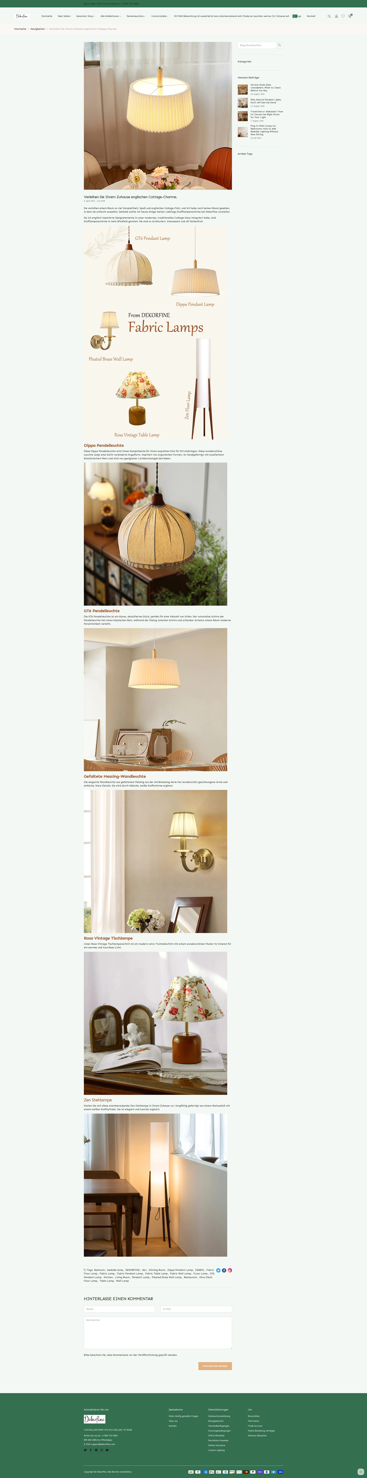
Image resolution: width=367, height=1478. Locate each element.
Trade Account (255, 1426)
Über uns (173, 1421)
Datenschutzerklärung (219, 1416)
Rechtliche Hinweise (218, 1440)
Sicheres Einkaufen (257, 1435)
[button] (329, 16)
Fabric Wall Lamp (180, 1273)
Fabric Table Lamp (156, 1273)
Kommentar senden (215, 1366)
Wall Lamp (122, 1280)
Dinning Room (157, 1270)
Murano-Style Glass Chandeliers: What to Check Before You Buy (266, 87)
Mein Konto (253, 1421)
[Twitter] (85, 1450)
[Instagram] (101, 1450)
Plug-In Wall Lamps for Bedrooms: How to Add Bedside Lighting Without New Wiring (264, 130)
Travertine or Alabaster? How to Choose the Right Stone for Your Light (267, 114)
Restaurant (190, 1277)
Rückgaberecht (215, 1421)
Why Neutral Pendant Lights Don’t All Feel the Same (266, 101)
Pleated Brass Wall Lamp (167, 1277)
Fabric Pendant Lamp (130, 1273)
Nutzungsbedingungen (219, 1430)
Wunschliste (254, 1416)
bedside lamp (115, 1270)
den (144, 1270)
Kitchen (108, 1277)
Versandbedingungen (218, 1426)
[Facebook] (90, 1450)
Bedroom (99, 1270)
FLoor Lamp (200, 1273)
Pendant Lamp (141, 1277)
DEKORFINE (132, 1270)
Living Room (122, 1277)
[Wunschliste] (343, 16)
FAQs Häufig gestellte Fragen (183, 1416)
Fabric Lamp (107, 1273)
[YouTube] (107, 1450)
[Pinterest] (96, 1450)
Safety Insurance (216, 1445)
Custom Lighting (216, 1450)
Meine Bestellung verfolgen (261, 1430)
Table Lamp (107, 1280)
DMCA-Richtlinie (216, 1435)
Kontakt (173, 1426)
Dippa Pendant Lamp (180, 1270)
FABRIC (199, 1270)
